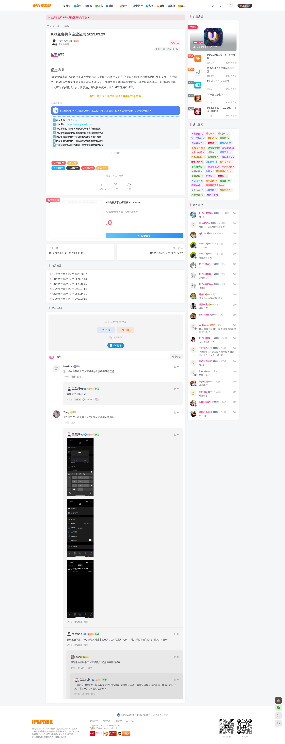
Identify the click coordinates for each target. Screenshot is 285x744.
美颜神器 (197, 171)
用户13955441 (206, 263)
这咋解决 (203, 277)
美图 (209, 171)
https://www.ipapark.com (79, 124)
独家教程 (226, 190)
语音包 (212, 152)
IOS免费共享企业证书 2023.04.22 (69, 288)
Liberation (204, 314)
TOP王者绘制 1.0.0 (217, 94)
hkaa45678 (204, 223)
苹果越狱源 (198, 166)
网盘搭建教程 (224, 171)
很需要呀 (203, 385)
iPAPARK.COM (113, 725)
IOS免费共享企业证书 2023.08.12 (69, 274)
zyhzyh (202, 233)
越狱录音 (214, 147)
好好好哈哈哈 (205, 257)
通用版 (210, 133)
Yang (66, 412)
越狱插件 (198, 147)
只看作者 (176, 356)
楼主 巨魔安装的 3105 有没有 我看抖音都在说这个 (217, 330)
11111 (202, 405)
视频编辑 (214, 157)
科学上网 (211, 180)
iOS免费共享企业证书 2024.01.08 (69, 279)
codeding (204, 324)
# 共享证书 (73, 167)
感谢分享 (203, 308)
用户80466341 (206, 337)
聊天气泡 (228, 166)
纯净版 (210, 175)
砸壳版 (225, 180)
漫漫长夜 (203, 304)
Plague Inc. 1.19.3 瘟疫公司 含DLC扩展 (221, 109)
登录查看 (145, 235)
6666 (201, 365)
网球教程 (197, 175)
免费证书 (60, 162)
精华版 (222, 175)
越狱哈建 (228, 147)
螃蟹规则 (197, 161)
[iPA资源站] (42, 722)
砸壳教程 (197, 185)
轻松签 (212, 138)
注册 (127, 329)
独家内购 (197, 194)
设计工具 (226, 152)
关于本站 (130, 720)
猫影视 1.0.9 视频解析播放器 (221, 69)
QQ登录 (117, 345)
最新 (51, 356)
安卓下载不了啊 (206, 341)
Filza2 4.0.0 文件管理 (218, 81)
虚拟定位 (211, 161)
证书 (59, 25)
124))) (202, 216)
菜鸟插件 (226, 161)
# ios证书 (102, 167)
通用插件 (223, 133)
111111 (202, 415)
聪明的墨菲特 (205, 412)
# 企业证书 (58, 167)
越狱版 (224, 138)
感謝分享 (203, 395)
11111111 (203, 247)
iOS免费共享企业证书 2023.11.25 (69, 293)
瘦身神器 (197, 190)
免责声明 (94, 720)
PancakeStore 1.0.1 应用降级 (221, 56)
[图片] (202, 288)
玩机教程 (211, 190)
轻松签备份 (198, 138)
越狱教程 (226, 142)
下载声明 (118, 720)
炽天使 (202, 381)
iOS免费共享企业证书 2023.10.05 (69, 283)
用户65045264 (206, 273)
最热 (59, 356)
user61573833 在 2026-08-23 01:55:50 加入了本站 (144, 714)
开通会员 (246, 5)
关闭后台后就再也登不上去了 (213, 227)
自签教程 (214, 166)
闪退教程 (197, 133)
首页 (51, 25)
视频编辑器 (198, 157)
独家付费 (213, 194)
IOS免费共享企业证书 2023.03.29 (78, 34)
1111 (201, 237)
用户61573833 (206, 213)
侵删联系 (106, 720)
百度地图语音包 (215, 185)
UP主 (83, 667)
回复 (79, 376)
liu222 (202, 243)
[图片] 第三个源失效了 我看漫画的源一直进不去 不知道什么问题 (217, 353)
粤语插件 (197, 180)
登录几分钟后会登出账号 (211, 298)
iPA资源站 (72, 120)
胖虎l (201, 294)
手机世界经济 (205, 348)
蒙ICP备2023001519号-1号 (105, 728)
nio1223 (203, 391)
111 (201, 267)
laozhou (68, 366)
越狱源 (212, 142)
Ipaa (201, 371)
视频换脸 (228, 157)
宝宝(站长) (64, 40)
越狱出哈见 (198, 152)
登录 (107, 329)
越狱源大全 (198, 142)
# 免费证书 (88, 167)
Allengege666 (206, 401)
